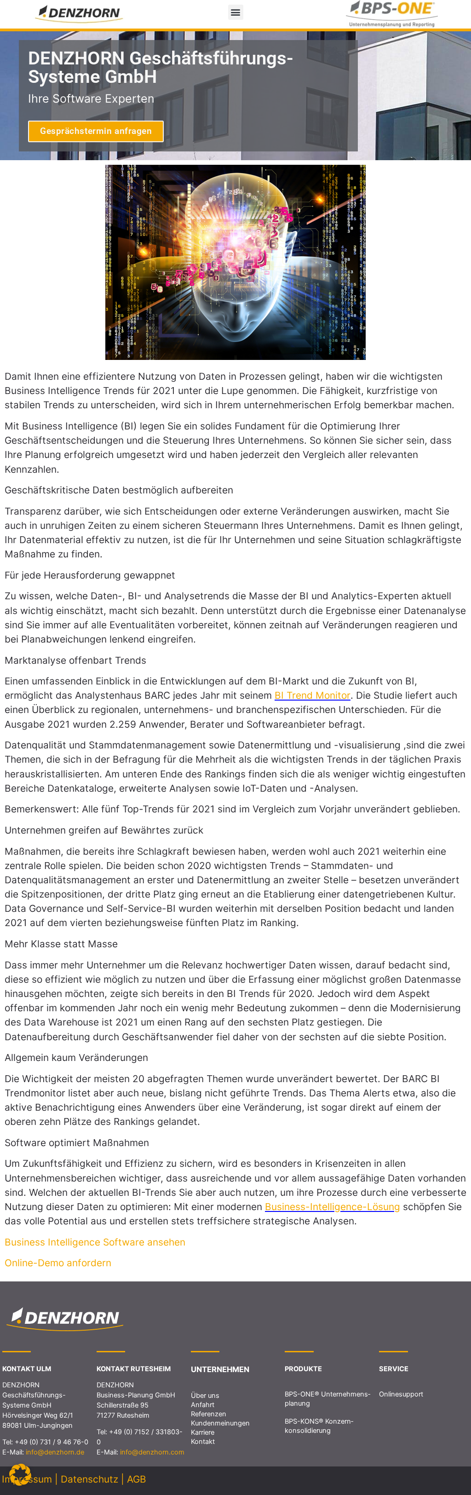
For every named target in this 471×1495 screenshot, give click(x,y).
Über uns (205, 1395)
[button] (235, 12)
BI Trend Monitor (312, 695)
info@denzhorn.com (152, 1452)
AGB (136, 1479)
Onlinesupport (401, 1394)
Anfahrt (202, 1405)
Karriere (202, 1432)
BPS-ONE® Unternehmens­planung (327, 1399)
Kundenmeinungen (220, 1423)
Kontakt (203, 1441)
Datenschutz (89, 1479)
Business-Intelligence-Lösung (332, 1206)
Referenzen (208, 1414)
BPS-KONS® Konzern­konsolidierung (319, 1426)
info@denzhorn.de (55, 1452)
